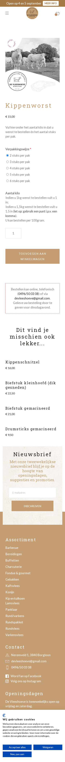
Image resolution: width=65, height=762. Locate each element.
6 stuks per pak (19, 181)
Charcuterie (13, 567)
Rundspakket (14, 622)
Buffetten (12, 560)
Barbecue (11, 548)
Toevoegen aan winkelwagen (32, 256)
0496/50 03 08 (28, 294)
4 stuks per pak (19, 168)
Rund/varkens (14, 616)
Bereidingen (13, 554)
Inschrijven (32, 506)
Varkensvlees (14, 635)
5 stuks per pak (19, 174)
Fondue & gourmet (18, 573)
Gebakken (12, 579)
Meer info (51, 3)
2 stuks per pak (19, 155)
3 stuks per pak (19, 162)
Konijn (9, 592)
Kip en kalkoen (15, 598)
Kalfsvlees (12, 586)
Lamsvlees (12, 603)
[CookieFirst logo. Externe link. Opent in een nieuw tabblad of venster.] (4, 715)
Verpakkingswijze (17, 149)
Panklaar (11, 609)
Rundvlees (12, 628)
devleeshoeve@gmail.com (32, 298)
